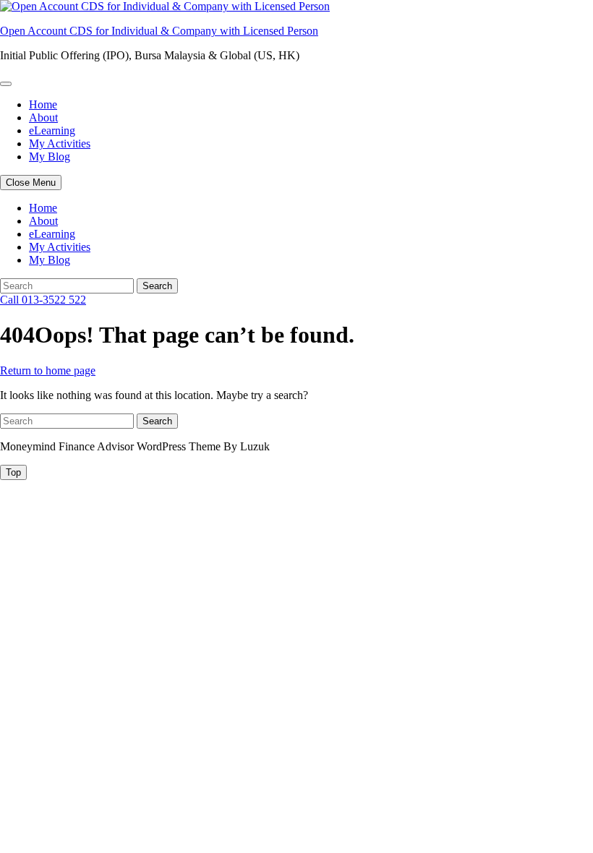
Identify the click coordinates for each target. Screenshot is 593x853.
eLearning (52, 130)
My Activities (59, 143)
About (43, 117)
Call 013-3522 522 (43, 299)
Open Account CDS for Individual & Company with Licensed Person (159, 31)
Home (43, 104)
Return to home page (47, 370)
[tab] (13, 472)
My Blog (49, 156)
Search (157, 285)
